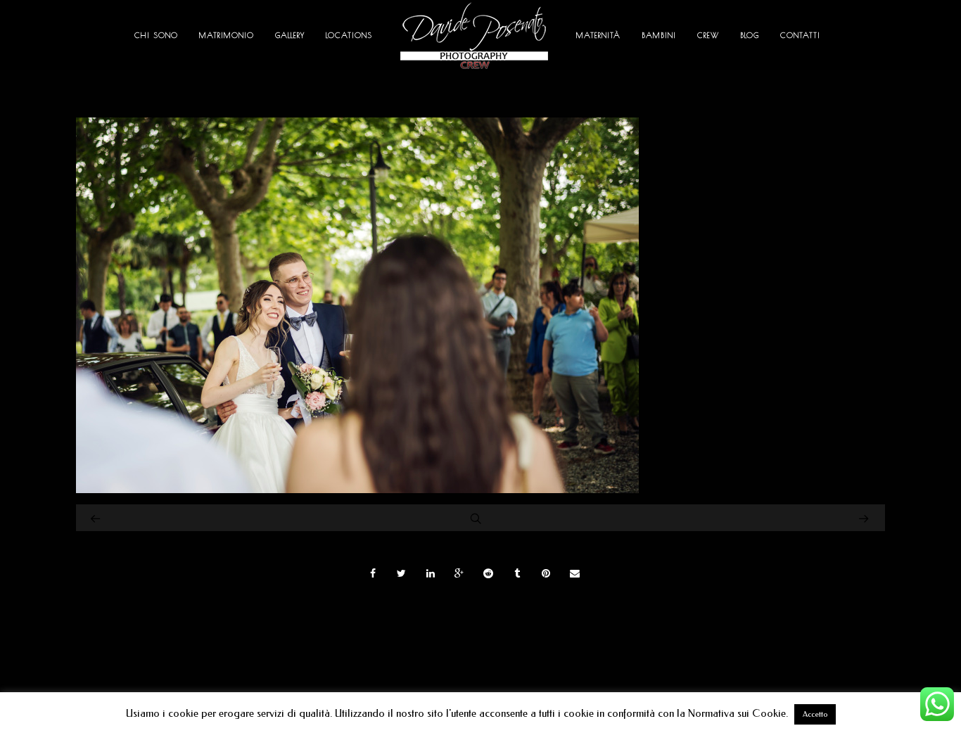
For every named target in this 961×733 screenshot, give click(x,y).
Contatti (800, 34)
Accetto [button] (815, 714)
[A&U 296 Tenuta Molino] (357, 489)
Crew (708, 34)
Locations (349, 34)
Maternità (598, 34)
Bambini (659, 34)
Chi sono (156, 34)
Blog (749, 34)
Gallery (290, 34)
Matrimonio (226, 34)
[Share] (373, 573)
